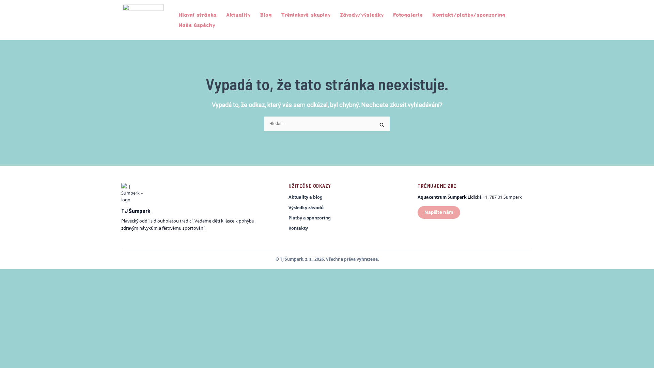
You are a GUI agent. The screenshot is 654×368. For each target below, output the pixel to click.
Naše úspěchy (196, 24)
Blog (265, 14)
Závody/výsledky (362, 14)
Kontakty (298, 228)
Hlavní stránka (197, 14)
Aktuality (238, 14)
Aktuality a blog (306, 197)
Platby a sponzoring (310, 218)
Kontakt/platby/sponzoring (468, 14)
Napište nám (438, 212)
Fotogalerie (408, 14)
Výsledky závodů (306, 208)
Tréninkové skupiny (305, 14)
